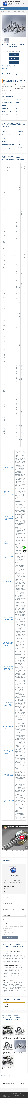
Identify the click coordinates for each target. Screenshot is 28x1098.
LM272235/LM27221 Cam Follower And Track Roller (8, 668)
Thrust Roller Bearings (15, 11)
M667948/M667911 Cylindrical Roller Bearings (8, 556)
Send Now (9, 937)
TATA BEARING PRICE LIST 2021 (12, 952)
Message (4, 923)
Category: (5, 99)
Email (4, 895)
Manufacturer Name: (8, 102)
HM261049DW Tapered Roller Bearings (8, 468)
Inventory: (5, 108)
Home (2, 11)
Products (7, 11)
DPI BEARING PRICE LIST (14, 51)
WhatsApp (14, 58)
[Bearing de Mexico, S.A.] (4, 3)
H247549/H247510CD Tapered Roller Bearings (8, 752)
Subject (4, 907)
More (13, 1011)
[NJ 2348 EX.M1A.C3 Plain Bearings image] (14, 26)
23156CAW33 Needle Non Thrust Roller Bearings (8, 644)
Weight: (4, 105)
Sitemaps (20, 1093)
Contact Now (14, 55)
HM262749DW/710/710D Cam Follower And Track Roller (8, 704)
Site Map (15, 1093)
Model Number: (6, 94)
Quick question (7, 913)
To (3, 901)
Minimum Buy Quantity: (9, 112)
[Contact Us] (24, 549)
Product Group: (6, 115)
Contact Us (9, 1093)
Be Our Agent (14, 62)
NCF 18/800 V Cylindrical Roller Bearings (8, 494)
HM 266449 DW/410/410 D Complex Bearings (8, 518)
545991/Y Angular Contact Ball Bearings (8, 619)
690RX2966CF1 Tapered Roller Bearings (8, 776)
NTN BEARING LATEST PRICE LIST (12, 965)
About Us (3, 1093)
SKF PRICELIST (8, 980)
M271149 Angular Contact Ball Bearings (8, 728)
